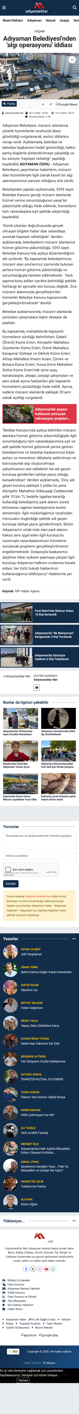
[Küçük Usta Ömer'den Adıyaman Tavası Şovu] (20, 750)
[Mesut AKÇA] (10, 1023)
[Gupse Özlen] (10, 987)
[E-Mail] (37, 688)
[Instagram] (40, 1269)
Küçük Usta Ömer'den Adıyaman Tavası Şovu (16, 765)
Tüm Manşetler (17, 1301)
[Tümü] (74, 939)
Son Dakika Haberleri (20, 1305)
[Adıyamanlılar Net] (16, 676)
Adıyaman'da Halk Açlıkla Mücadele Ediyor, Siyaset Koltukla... (45, 1150)
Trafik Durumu (16, 1292)
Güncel (50, 20)
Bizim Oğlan (29, 1204)
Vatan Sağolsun (32, 1008)
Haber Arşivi (15, 1309)
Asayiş (64, 20)
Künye (9, 1323)
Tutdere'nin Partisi (33, 1186)
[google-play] (48, 1336)
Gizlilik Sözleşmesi (17, 1327)
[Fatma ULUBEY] (10, 951)
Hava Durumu (16, 1284)
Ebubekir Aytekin (33, 1056)
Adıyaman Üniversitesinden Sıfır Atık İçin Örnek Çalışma (57, 765)
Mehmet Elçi (30, 1144)
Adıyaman (34, 20)
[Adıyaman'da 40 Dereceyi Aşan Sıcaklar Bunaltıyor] (20, 718)
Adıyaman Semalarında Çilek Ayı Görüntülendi (58, 733)
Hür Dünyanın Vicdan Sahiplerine (43, 1061)
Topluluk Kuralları (30, 1323)
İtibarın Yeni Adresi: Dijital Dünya (43, 1097)
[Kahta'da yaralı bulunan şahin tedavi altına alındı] (58, 783)
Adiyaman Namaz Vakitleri (24, 1288)
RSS (15, 1351)
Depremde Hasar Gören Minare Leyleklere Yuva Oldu (20, 798)
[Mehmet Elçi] (10, 1148)
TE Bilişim (49, 1363)
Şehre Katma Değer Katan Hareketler (46, 972)
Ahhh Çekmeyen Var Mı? (37, 1115)
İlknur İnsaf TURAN (35, 1038)
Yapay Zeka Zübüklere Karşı (40, 1025)
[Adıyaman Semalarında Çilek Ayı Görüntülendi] (58, 718)
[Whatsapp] (53, 1269)
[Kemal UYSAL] (10, 1166)
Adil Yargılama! (31, 954)
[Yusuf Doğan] (10, 1094)
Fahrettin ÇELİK (32, 1181)
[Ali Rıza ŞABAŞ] (10, 1076)
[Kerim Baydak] (10, 1112)
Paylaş (11, 103)
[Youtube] (46, 1269)
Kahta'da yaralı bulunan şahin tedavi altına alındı (58, 798)
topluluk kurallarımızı (38, 896)
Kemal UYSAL (30, 1162)
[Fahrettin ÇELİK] (10, 1184)
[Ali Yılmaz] (10, 1130)
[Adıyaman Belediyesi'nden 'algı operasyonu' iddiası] (39, 76)
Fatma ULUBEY (31, 949)
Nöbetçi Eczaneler (19, 1280)
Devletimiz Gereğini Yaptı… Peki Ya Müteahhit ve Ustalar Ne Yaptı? (44, 1168)
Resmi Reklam (13, 20)
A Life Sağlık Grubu (43, 1319)
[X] (33, 1269)
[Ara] (75, 8)
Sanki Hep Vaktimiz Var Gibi (40, 1043)
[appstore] (29, 1336)
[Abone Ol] (67, 104)
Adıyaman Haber (16, 1319)
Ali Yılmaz (28, 1128)
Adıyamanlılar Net (14, 113)
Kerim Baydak (31, 1110)
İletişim (66, 1319)
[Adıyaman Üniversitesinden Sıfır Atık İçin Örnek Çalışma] (58, 750)
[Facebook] (26, 1269)
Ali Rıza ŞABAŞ (31, 1074)
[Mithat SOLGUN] (10, 1005)
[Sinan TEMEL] (10, 969)
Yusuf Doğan (30, 1092)
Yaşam (39, 31)
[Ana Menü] (4, 8)
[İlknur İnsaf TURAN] (10, 1041)
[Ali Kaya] (10, 1202)
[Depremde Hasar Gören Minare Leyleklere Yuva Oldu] (20, 783)
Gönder (11, 883)
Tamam (23, 1380)
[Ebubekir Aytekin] (10, 1059)
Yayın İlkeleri (54, 1323)
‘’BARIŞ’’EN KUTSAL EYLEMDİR (42, 1079)
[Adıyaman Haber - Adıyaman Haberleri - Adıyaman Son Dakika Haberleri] (39, 8)
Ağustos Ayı (29, 990)
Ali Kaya (27, 1199)
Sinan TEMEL (29, 967)
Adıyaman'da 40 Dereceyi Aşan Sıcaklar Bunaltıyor (17, 733)
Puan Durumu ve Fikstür (22, 1296)
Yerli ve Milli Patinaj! (34, 1133)
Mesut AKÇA (29, 1020)
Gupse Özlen (30, 985)
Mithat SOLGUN (31, 1003)
